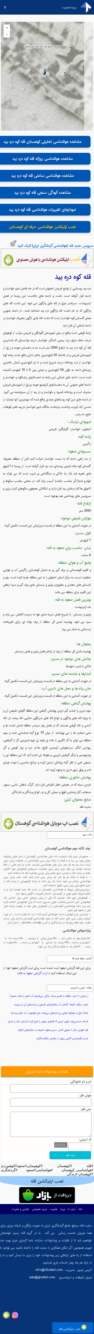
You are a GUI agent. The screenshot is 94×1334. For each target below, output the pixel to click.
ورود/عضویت (69, 7)
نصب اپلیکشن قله (70, 1329)
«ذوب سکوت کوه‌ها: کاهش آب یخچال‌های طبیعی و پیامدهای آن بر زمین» (51, 1004)
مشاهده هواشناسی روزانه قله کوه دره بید (42, 158)
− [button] (7, 34)
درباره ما (72, 1209)
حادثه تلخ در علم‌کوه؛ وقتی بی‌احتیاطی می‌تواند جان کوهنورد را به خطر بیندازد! (49, 1013)
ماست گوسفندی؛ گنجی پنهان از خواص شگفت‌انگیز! (62, 1038)
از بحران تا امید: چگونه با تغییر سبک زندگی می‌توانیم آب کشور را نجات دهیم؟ (49, 996)
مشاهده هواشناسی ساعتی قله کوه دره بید (42, 175)
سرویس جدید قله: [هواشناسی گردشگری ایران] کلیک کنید (55, 245)
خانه (80, 1209)
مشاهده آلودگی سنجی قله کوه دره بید (42, 192)
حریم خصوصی (39, 1209)
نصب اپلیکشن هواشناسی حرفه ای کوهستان (42, 227)
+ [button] (7, 27)
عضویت (53, 1209)
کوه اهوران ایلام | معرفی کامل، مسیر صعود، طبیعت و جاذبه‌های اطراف (53, 1030)
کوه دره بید (68, 277)
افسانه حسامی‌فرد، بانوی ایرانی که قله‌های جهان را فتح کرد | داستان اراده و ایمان (48, 1021)
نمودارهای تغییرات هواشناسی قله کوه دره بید (42, 209)
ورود (62, 1209)
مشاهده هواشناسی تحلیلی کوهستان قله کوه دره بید (42, 141)
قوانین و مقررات (20, 1209)
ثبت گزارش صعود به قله (33, 973)
